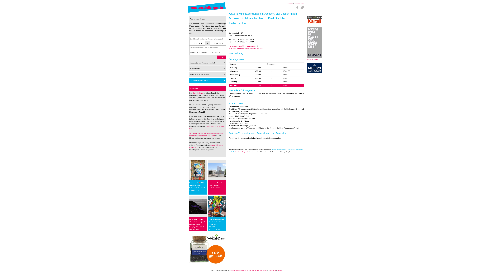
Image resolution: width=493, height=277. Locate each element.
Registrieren (297, 3)
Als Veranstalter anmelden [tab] (199, 80)
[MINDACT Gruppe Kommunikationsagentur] (314, 57)
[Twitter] (302, 7)
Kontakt (251, 270)
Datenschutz (272, 270)
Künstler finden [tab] (195, 69)
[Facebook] (297, 7)
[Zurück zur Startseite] (206, 12)
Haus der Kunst (198, 93)
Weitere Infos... (313, 59)
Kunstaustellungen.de (242, 152)
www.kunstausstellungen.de (239, 270)
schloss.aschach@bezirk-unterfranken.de (246, 48)
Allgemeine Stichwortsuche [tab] (199, 74)
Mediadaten (290, 3)
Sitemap (279, 270)
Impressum (263, 270)
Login (302, 3)
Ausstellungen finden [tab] (197, 19)
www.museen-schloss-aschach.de (242, 46)
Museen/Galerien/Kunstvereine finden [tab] (203, 63)
